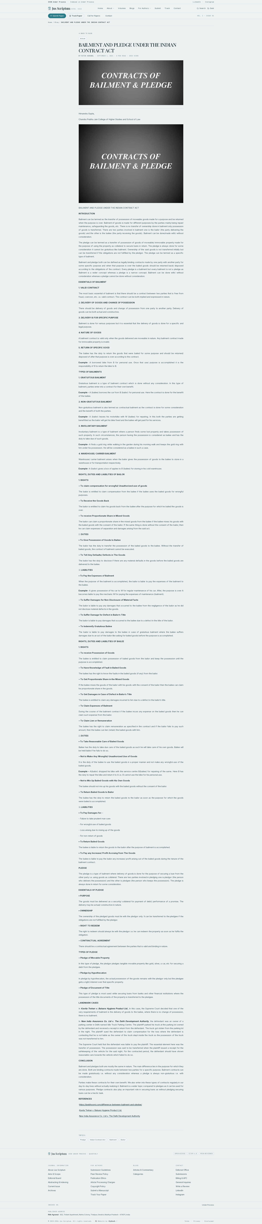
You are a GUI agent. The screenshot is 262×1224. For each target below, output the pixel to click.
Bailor (123, 1140)
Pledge (83, 1140)
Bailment (113, 1140)
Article (82, 39)
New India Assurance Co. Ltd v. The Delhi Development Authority (109, 1116)
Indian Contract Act (97, 1140)
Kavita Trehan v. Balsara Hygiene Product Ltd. (100, 1110)
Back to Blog (86, 33)
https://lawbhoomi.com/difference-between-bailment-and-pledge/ (110, 1104)
